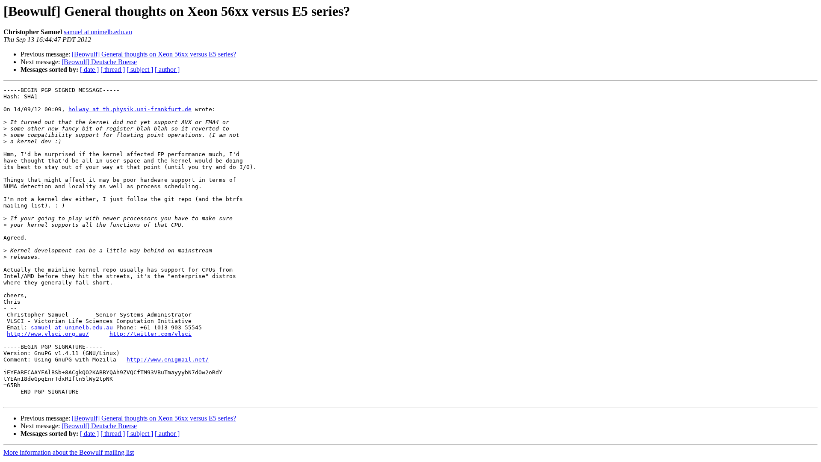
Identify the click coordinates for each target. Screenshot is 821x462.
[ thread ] (112, 69)
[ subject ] (140, 69)
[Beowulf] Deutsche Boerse (99, 61)
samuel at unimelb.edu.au (98, 32)
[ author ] (167, 69)
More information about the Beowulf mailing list (68, 452)
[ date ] (89, 69)
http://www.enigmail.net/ (168, 359)
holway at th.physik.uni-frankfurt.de (130, 109)
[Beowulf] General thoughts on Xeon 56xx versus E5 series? (154, 54)
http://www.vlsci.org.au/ (48, 334)
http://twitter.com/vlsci (150, 334)
